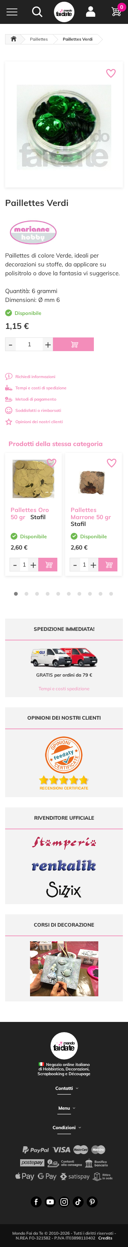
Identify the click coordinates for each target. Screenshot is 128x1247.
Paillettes (39, 39)
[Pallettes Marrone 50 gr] (93, 481)
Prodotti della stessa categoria (56, 444)
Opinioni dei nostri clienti (39, 421)
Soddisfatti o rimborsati (38, 410)
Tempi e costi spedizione (64, 688)
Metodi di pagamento (35, 399)
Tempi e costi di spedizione (41, 387)
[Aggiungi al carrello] (73, 344)
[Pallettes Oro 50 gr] (33, 481)
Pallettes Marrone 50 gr (91, 513)
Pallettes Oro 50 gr (30, 513)
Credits (105, 1238)
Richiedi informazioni (35, 376)
